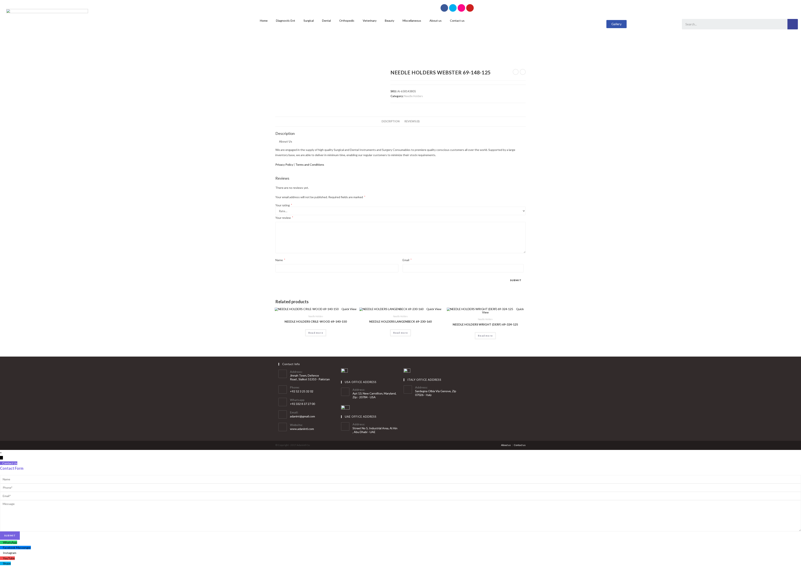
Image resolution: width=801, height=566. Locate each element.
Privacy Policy (284, 164)
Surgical (309, 20)
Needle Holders (413, 96)
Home (264, 20)
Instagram (9, 553)
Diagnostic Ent (285, 20)
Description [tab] (391, 121)
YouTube (9, 558)
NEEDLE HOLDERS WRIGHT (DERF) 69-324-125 (485, 324)
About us (435, 20)
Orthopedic (346, 20)
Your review (284, 217)
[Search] (792, 24)
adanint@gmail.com (302, 416)
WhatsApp (10, 542)
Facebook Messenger (17, 547)
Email (407, 260)
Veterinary (370, 20)
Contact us (457, 20)
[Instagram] (461, 8)
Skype (7, 563)
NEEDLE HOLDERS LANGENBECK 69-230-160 (400, 321)
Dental (326, 20)
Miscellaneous (412, 20)
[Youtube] (470, 8)
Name (280, 260)
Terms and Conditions (309, 164)
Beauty (389, 20)
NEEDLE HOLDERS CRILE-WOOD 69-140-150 (316, 321)
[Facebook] (444, 8)
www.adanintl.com (302, 429)
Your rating (283, 205)
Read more (315, 332)
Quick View (348, 309)
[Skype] (453, 8)
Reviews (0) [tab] (411, 121)
